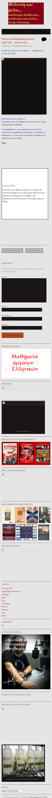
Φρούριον (5, 610)
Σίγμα (29, 46)
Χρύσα (4, 616)
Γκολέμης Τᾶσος (7, 588)
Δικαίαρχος (5, 594)
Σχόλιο (4, 277)
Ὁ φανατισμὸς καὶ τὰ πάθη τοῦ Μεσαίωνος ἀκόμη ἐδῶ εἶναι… (35, 250)
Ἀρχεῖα (4, 791)
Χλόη (3, 613)
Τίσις (3, 601)
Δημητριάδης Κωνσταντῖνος (11, 591)
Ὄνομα (4, 306)
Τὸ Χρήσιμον (6, 604)
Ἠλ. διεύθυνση (7, 315)
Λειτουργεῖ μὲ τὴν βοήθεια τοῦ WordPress (15, 797)
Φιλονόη (4, 607)
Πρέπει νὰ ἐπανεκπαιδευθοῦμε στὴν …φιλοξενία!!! (13, 250)
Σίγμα (4, 143)
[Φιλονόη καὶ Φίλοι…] (26, 25)
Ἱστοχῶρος (5, 324)
